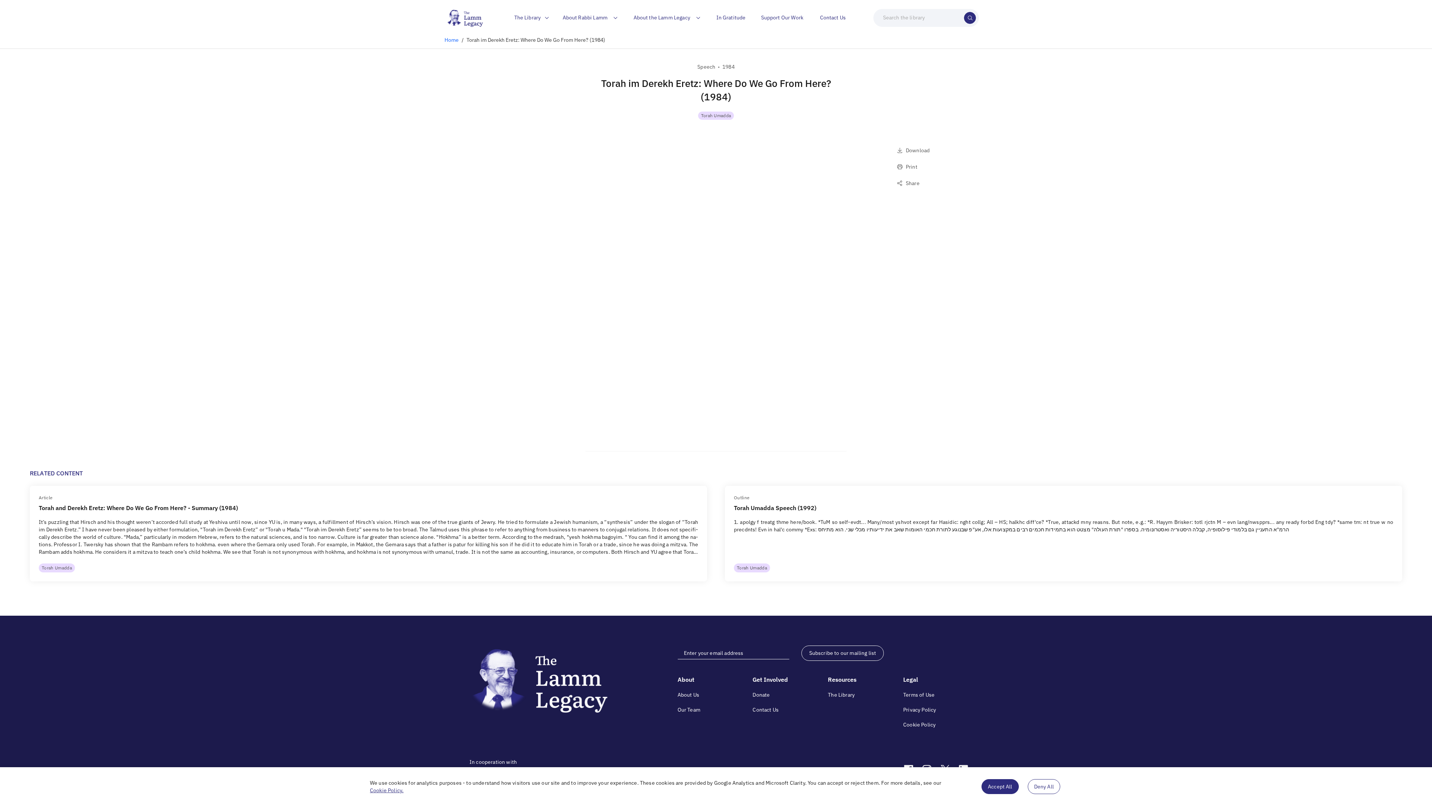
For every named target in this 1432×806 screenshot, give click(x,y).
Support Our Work (782, 17)
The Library (841, 694)
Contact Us (833, 17)
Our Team (689, 709)
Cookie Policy (919, 724)
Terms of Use (919, 694)
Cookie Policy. (386, 790)
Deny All (1044, 786)
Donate (761, 694)
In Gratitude (731, 17)
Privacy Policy (919, 709)
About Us (688, 694)
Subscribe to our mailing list (842, 653)
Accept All (1000, 786)
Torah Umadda (716, 115)
